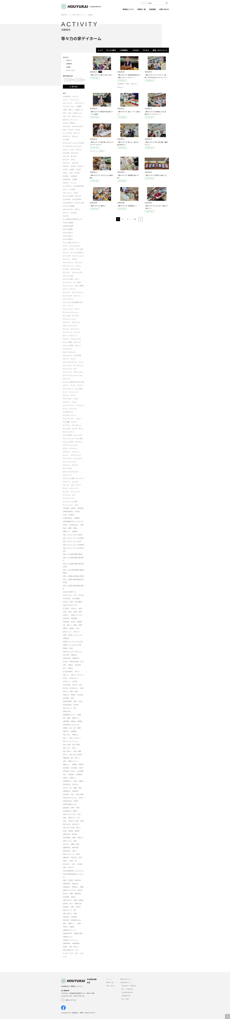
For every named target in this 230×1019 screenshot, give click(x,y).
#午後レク (74, 608)
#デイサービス (67, 372)
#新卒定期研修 (67, 701)
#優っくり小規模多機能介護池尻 (72, 554)
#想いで (77, 671)
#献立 (80, 788)
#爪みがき (75, 784)
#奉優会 (65, 648)
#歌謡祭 (81, 764)
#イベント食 (66, 256)
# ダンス (65, 100)
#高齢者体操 (66, 943)
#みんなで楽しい (68, 232)
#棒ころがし (66, 734)
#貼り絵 (65, 893)
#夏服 (80, 625)
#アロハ (65, 249)
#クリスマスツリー (78, 292)
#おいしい (79, 149)
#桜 (70, 728)
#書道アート (75, 718)
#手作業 (74, 681)
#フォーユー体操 (68, 442)
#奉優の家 (66, 638)
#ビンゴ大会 (66, 428)
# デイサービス (74, 100)
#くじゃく (74, 183)
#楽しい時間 (76, 744)
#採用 (71, 691)
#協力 (80, 608)
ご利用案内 (124, 50)
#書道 (68, 718)
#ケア (64, 305)
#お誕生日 (74, 176)
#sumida (70, 129)
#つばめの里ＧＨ (68, 202)
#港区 (75, 781)
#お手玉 (65, 169)
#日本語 (75, 705)
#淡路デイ (72, 778)
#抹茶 (127, 83)
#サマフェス (76, 322)
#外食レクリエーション (75, 635)
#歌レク (77, 758)
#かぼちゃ (66, 183)
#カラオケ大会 (75, 269)
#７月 (64, 956)
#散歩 (76, 691)
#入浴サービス (67, 595)
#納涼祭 (70, 831)
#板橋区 (65, 728)
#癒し (72, 794)
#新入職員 (66, 698)
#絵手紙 (74, 834)
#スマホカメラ (67, 349)
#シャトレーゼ (67, 332)
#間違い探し (78, 903)
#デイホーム (66, 378)
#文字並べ (80, 695)
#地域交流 (66, 618)
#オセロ (74, 259)
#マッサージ (66, 481)
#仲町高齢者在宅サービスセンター (73, 521)
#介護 (64, 515)
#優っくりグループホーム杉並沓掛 (73, 538)
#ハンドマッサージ (68, 405)
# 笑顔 (65, 109)
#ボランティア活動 (68, 478)
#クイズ (65, 289)
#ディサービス (67, 368)
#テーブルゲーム (78, 365)
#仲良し (65, 525)
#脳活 (78, 854)
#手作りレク (66, 681)
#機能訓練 (66, 758)
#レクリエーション (68, 498)
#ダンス (73, 359)
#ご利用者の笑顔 (78, 186)
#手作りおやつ (73, 678)
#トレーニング (73, 392)
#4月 (68, 116)
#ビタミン (74, 422)
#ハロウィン (66, 402)
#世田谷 (73, 508)
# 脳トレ (70, 109)
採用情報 (152, 9)
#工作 (81, 661)
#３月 (76, 953)
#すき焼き (72, 189)
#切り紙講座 (76, 598)
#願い (64, 923)
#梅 (74, 728)
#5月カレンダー (77, 116)
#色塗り (65, 861)
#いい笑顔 (66, 139)
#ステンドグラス (76, 339)
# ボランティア (79, 103)
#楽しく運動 (77, 751)
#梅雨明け (74, 731)
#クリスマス (66, 292)
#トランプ (80, 385)
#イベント (66, 252)
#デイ (75, 368)
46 (135, 219)
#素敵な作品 (66, 834)
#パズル (78, 418)
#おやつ (73, 159)
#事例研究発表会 (68, 511)
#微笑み (70, 668)
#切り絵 (65, 602)
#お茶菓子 (66, 176)
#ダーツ (81, 362)
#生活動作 (66, 794)
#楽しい (65, 738)
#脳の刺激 (75, 847)
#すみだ (75, 192)
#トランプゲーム (68, 388)
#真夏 (72, 807)
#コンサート (94, 151)
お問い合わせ (164, 9)
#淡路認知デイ (67, 781)
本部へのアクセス (71, 1000)
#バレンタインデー (68, 418)
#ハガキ (75, 398)
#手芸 (80, 685)
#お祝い (65, 173)
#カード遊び (77, 282)
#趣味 (71, 893)
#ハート (65, 408)
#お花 (71, 173)
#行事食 (70, 880)
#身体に (73, 897)
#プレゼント (73, 448)
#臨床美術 (66, 857)
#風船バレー (72, 923)
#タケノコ (66, 359)
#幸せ (64, 665)
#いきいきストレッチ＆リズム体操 (73, 143)
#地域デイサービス (76, 615)
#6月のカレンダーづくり (70, 119)
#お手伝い (80, 166)
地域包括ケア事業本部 (128, 986)
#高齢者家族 (76, 943)
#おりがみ (75, 163)
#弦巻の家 (78, 665)
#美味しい (80, 837)
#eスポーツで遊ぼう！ (70, 123)
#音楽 (75, 913)
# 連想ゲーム (79, 109)
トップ (100, 50)
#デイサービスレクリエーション (72, 375)
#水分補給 (80, 771)
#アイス (65, 246)
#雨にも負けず (67, 913)
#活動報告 (79, 774)
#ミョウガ (75, 481)
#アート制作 (79, 249)
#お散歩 (71, 169)
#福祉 (64, 817)
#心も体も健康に (68, 671)
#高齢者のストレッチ (69, 930)
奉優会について (128, 9)
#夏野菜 (71, 628)
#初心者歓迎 (78, 602)
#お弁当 (73, 166)
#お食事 (74, 179)
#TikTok (77, 129)
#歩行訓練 (74, 768)
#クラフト (72, 289)
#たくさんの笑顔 (68, 196)
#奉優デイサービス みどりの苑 (72, 641)
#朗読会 (73, 721)
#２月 (71, 953)
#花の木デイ (66, 864)
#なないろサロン (68, 209)
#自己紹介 (74, 857)
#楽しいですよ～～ (75, 738)
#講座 (81, 887)
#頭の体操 (66, 920)
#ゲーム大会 (66, 315)
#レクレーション (68, 505)
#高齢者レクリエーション (70, 940)
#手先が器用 (66, 685)
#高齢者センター (68, 937)
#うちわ (65, 149)
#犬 (70, 788)
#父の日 (65, 788)
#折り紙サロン (73, 688)
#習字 (75, 841)
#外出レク (120, 87)
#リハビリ (66, 491)
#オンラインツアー (68, 266)
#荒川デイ (71, 867)
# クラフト (75, 96)
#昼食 (79, 714)
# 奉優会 (78, 106)
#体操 (82, 525)
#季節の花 (74, 655)
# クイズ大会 (67, 133)
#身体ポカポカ (67, 900)
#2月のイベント (77, 113)
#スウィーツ (73, 335)
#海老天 (65, 778)
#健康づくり (66, 531)
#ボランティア (67, 475)
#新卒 (72, 698)
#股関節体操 (66, 847)
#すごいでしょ (67, 192)
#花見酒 (79, 864)
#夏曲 (75, 625)
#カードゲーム (67, 282)
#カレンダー (66, 272)
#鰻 (70, 946)
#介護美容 (76, 518)
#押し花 (65, 691)
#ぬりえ (77, 209)
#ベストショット (76, 455)
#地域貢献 (66, 621)
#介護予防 (71, 515)
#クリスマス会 (67, 295)
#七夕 (76, 505)
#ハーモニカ (73, 408)
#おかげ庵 (66, 153)
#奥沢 (71, 648)
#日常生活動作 (67, 705)
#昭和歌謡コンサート (69, 714)
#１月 (76, 950)
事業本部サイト (65, 15)
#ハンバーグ (80, 405)
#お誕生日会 (66, 179)
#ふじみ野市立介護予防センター (72, 219)
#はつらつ (66, 212)
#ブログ (65, 448)
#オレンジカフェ (68, 262)
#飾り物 (65, 927)
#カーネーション (68, 285)
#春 (74, 708)
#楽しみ (65, 754)
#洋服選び (71, 774)
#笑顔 (81, 821)
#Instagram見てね (77, 126)
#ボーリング (80, 478)
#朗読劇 (79, 721)
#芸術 (64, 867)
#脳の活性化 (66, 851)
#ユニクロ (66, 485)
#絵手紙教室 (66, 837)
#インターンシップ (78, 256)
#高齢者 (71, 927)
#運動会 (81, 900)
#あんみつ (133, 83)
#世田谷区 (80, 508)
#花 (76, 861)
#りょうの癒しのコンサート (71, 242)
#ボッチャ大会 (67, 468)
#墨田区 (79, 621)
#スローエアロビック (69, 352)
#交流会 (77, 511)
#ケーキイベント (68, 309)
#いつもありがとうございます (72, 146)
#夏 (64, 625)
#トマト (73, 385)
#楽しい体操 (66, 744)
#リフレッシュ (75, 491)
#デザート (66, 385)
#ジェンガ (76, 332)
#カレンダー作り (77, 272)
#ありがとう (66, 136)
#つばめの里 (66, 199)
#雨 (74, 910)
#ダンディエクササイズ (70, 362)
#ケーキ (70, 305)
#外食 (64, 635)
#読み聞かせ (66, 887)
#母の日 (81, 768)
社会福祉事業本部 (127, 992)
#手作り (65, 678)
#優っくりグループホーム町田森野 (73, 544)
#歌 (72, 758)
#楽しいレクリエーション (70, 741)
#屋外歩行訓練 (73, 661)
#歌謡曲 (74, 764)
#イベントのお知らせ (77, 252)
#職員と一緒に (75, 844)
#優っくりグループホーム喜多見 (72, 535)
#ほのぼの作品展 (68, 226)
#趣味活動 (78, 893)
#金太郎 (65, 903)
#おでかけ (74, 156)
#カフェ (78, 266)
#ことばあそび (67, 186)
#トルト (65, 392)
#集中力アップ (67, 910)
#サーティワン (75, 329)
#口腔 (64, 612)
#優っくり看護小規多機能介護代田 (73, 576)
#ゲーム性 (75, 315)
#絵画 (74, 837)
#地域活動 (74, 618)
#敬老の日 (66, 695)
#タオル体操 (77, 355)
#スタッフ (66, 339)
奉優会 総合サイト (126, 979)
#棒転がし (75, 734)
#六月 (75, 595)
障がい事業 (125, 999)
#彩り (64, 668)
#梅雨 (79, 728)
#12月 (64, 113)
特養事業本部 (125, 996)
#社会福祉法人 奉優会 (70, 811)
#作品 (64, 528)
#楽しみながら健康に (75, 754)
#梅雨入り (66, 731)
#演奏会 (81, 781)
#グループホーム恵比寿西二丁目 (72, 302)
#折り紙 (65, 688)
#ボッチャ (75, 465)
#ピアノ (81, 428)
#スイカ (65, 335)
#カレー (77, 279)
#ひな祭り (74, 212)
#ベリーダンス (67, 458)
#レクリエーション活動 (70, 501)
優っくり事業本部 (127, 989)
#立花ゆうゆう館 (73, 821)
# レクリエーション (69, 106)
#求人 (64, 774)
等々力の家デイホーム (79, 15)
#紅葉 (64, 831)
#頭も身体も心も (76, 920)
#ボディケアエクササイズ (70, 471)
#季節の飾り (76, 658)
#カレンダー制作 (68, 279)
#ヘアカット (76, 452)
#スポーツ (78, 345)
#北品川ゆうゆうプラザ (70, 605)
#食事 (79, 923)
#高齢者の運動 (77, 933)
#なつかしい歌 (79, 202)
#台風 (70, 612)
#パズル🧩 (66, 422)
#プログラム (66, 452)
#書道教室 (66, 721)
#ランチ (65, 488)
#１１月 (65, 953)
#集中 (72, 907)
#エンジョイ (66, 259)
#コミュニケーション (69, 319)
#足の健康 (66, 897)
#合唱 (75, 612)
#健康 (70, 528)
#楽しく (74, 748)
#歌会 (64, 761)
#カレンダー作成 (68, 276)
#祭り (79, 814)
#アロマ (71, 249)
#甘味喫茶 (120, 83)
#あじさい (76, 133)
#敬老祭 (73, 695)
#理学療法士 (66, 791)
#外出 (77, 628)
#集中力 (78, 907)
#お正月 (78, 169)
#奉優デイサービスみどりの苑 (72, 645)
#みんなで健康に (68, 229)
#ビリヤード (66, 425)
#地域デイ (66, 615)
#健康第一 (75, 531)
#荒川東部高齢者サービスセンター (73, 871)
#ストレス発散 (67, 342)
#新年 (75, 701)
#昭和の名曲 (66, 711)
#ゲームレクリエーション (70, 312)
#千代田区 (66, 608)
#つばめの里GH (77, 199)
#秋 (78, 817)
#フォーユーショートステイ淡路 (72, 438)
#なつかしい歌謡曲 (68, 206)
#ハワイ (74, 402)
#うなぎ (71, 149)
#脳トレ (74, 851)
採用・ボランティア (160, 50)
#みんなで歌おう (68, 239)
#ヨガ (72, 485)
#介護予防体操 (67, 518)
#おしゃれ (66, 156)
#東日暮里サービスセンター (71, 724)
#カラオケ (66, 269)
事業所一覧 (141, 9)
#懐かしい (66, 675)
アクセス (146, 50)
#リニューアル (73, 488)
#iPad (64, 129)
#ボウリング (66, 465)
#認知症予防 (66, 883)
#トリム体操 (78, 388)
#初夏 (71, 602)
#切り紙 (81, 595)
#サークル (66, 329)
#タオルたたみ (67, 355)
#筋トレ (78, 827)
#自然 (80, 857)
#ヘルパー (66, 455)
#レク (74, 495)
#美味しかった (67, 841)
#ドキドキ (66, 395)
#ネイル (73, 395)
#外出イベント (67, 631)
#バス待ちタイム (68, 412)
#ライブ (78, 485)
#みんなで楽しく (68, 236)
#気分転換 (66, 771)
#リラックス (66, 495)
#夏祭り (65, 628)
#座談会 (70, 665)
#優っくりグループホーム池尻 (72, 541)
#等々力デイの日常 (68, 827)
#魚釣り (65, 946)
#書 (64, 718)
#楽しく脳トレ (67, 751)
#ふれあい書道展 (68, 222)
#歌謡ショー (66, 764)
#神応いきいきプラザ (69, 814)
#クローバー (77, 295)
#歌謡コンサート (73, 761)
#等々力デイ (76, 824)
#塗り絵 (73, 621)
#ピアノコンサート (68, 432)
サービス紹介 (111, 50)
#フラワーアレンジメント (70, 445)
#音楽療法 (74, 917)
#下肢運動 (66, 508)
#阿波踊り (66, 907)
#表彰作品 (78, 880)
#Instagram (66, 126)
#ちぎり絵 (78, 196)
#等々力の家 (66, 824)
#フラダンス (78, 442)
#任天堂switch (73, 525)
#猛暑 (75, 788)
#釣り (71, 903)
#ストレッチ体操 (68, 345)
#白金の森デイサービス (70, 797)
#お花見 (77, 173)
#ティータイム (67, 365)
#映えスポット (67, 708)
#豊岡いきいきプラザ (69, 890)
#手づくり (80, 675)
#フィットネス (77, 435)
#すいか (65, 189)
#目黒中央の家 (67, 801)
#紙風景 (77, 831)
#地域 (80, 612)
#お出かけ (66, 166)
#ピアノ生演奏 (67, 435)
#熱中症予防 (66, 784)
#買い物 (80, 890)
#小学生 (65, 661)
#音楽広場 (66, 917)
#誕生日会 (75, 883)
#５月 (81, 953)
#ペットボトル (77, 458)
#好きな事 (66, 655)
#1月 (69, 113)
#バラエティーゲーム (69, 415)
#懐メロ (101, 151)
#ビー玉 (74, 428)
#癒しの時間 (79, 794)
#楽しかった (66, 748)
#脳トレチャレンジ (68, 854)
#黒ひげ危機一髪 (68, 950)
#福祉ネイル (72, 817)
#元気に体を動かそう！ (70, 592)
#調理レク (75, 887)
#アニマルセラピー (75, 246)
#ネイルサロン (67, 398)
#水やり (73, 771)
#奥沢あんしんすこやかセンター (72, 651)
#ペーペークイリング (69, 461)
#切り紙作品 (66, 598)
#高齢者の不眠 (67, 933)
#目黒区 (75, 801)
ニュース (109, 979)
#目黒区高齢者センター (70, 804)
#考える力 (66, 844)
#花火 (74, 864)
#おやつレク (66, 163)
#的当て (81, 797)
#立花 (64, 821)
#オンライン (78, 262)
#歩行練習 (66, 768)
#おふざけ (66, 159)
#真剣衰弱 (66, 807)
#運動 (75, 900)
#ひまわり (66, 216)
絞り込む (75, 87)
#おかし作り (74, 153)
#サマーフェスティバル (70, 325)
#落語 (64, 880)
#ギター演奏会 (79, 285)
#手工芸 (74, 685)
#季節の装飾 (66, 658)
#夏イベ (69, 625)
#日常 (80, 701)
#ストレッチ (77, 342)
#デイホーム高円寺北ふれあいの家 (73, 382)
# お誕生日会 (67, 96)
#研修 (77, 807)
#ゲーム (77, 309)
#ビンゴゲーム (76, 425)
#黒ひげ (75, 946)
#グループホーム (68, 299)
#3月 (64, 116)
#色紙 (71, 861)
